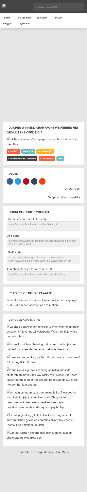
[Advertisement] (43, 75)
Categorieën (24, 17)
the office (47, 158)
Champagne (45, 151)
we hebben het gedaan (23, 158)
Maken (58, 17)
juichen (14, 151)
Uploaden (42, 17)
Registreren (24, 23)
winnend (29, 151)
